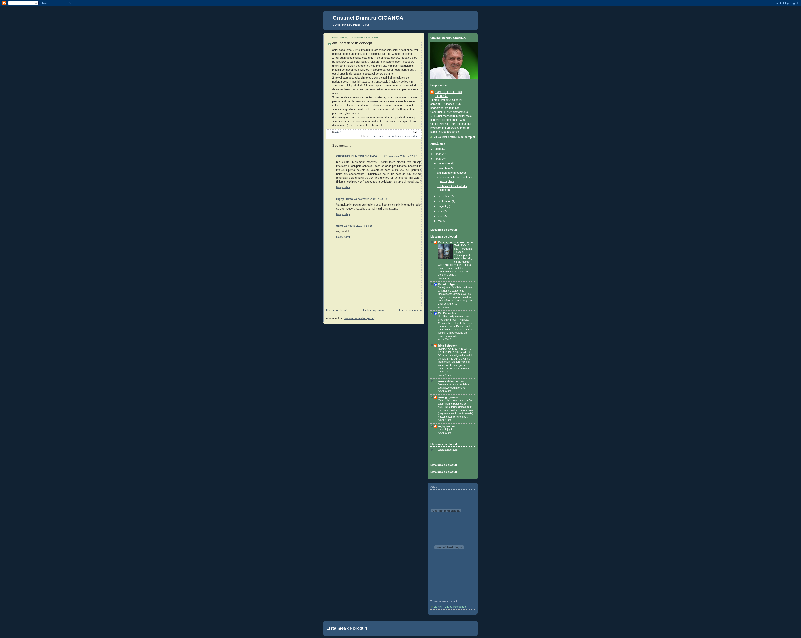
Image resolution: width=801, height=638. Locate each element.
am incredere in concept (352, 43)
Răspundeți (343, 187)
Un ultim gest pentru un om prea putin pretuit (453, 318)
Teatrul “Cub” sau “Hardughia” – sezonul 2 (463, 248)
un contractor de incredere (402, 136)
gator (339, 225)
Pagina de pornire (373, 310)
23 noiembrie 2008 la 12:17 (400, 156)
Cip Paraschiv (447, 313)
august (442, 206)
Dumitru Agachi (448, 284)
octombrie (444, 196)
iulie (440, 211)
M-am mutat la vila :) (449, 384)
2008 (438, 159)
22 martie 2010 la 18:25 (358, 225)
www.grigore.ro (448, 397)
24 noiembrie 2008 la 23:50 (370, 199)
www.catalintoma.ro (451, 381)
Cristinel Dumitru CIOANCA (368, 18)
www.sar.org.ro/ (448, 450)
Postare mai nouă (336, 310)
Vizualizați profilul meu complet (454, 137)
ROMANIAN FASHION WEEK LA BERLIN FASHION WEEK (454, 350)
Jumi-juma (444, 287)
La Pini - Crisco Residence (450, 606)
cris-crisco (379, 136)
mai (440, 221)
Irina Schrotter (447, 345)
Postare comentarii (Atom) (359, 318)
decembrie (444, 163)
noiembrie (444, 168)
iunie (441, 216)
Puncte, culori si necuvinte (455, 242)
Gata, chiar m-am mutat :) (452, 400)
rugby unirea (344, 199)
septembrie (445, 201)
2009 (438, 154)
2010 (438, 149)
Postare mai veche (410, 310)
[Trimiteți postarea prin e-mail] (414, 132)
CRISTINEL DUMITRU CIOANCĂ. (357, 156)
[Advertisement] (449, 580)
